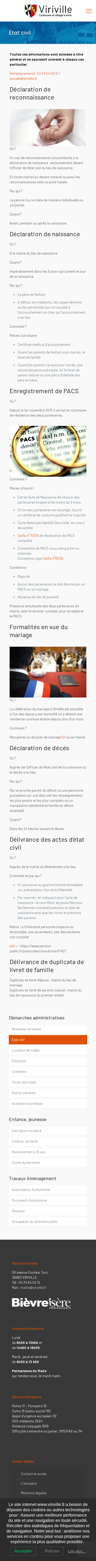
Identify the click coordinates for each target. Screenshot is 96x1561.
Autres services (24, 1093)
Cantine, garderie (25, 1141)
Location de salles (26, 1050)
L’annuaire (29, 1483)
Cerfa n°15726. (53, 558)
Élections (19, 1061)
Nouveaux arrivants (26, 1029)
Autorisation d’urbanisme (31, 1190)
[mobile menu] (88, 10)
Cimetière (19, 1071)
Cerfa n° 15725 (28, 535)
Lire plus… (77, 1551)
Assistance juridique (27, 1103)
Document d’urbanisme (29, 1200)
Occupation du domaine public (35, 1221)
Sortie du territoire (26, 1162)
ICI (63, 737)
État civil (18, 1039)
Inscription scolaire (26, 1130)
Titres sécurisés (24, 1082)
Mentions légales (33, 1493)
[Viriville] (48, 11)
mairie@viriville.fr (33, 1287)
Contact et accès (34, 1474)
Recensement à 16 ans (29, 1152)
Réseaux (18, 1211)
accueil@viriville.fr (24, 78)
